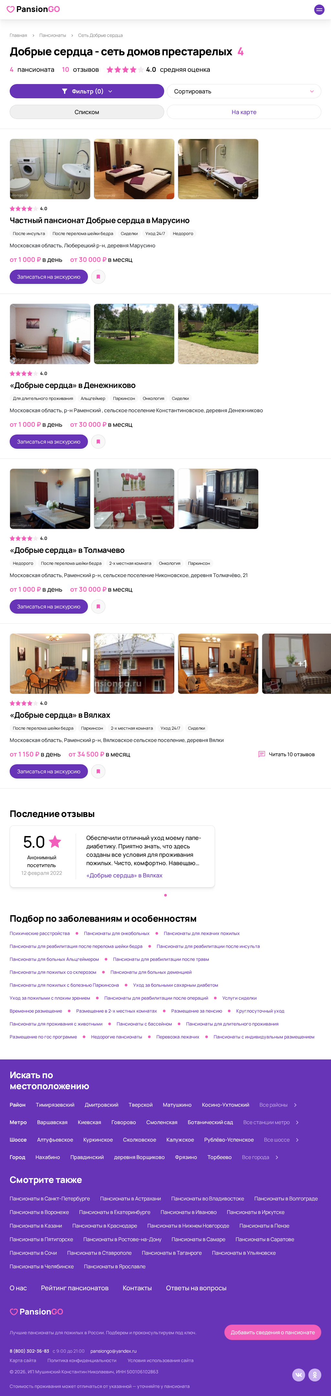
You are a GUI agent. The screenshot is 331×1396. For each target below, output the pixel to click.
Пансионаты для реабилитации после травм (161, 959)
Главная (18, 35)
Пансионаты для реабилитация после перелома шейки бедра (76, 946)
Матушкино (177, 1104)
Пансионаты (52, 35)
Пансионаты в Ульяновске (244, 1252)
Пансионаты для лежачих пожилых (202, 933)
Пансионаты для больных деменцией (151, 972)
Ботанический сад (210, 1122)
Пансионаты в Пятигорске (41, 1239)
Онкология (153, 398)
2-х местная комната (130, 563)
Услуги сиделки (239, 998)
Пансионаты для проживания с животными (56, 1024)
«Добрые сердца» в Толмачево (67, 549)
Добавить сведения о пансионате (273, 1332)
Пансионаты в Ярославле (114, 1266)
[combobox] (244, 91)
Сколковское (139, 1139)
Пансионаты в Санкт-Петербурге (50, 1198)
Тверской (141, 1104)
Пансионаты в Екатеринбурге (114, 1212)
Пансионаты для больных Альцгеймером (54, 959)
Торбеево (220, 1157)
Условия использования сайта (161, 1360)
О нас (18, 1287)
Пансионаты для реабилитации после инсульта (208, 946)
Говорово (124, 1122)
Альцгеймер (93, 398)
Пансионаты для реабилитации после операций (156, 998)
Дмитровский (101, 1104)
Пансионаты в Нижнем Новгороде (188, 1225)
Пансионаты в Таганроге (172, 1252)
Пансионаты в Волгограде (286, 1198)
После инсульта (29, 233)
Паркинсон (124, 398)
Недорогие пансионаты (116, 1037)
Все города (255, 1157)
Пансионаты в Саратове (265, 1239)
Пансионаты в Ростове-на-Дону (122, 1239)
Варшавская (52, 1122)
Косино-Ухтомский (225, 1104)
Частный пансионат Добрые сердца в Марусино (100, 220)
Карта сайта (23, 1360)
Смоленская (161, 1122)
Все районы (274, 1104)
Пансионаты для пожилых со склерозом (53, 972)
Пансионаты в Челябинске (42, 1266)
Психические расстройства (40, 933)
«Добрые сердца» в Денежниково (72, 385)
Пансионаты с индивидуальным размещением (264, 1037)
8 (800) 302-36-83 (29, 1351)
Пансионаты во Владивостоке (207, 1198)
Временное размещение (36, 1011)
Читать (292, 754)
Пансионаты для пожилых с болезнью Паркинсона (64, 985)
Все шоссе (277, 1139)
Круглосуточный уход (260, 1011)
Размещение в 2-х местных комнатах (116, 1011)
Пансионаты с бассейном (144, 1024)
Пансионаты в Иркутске (255, 1212)
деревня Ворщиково (139, 1157)
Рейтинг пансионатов (75, 1287)
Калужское (180, 1139)
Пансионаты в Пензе (264, 1225)
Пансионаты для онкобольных (117, 933)
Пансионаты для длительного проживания (232, 1024)
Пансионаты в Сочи (33, 1252)
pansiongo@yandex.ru (113, 1351)
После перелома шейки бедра (83, 233)
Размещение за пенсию (196, 1011)
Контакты (137, 1287)
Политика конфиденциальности (82, 1360)
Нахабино (48, 1157)
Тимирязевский (55, 1104)
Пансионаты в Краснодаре (104, 1225)
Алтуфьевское (55, 1139)
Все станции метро (266, 1122)
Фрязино (186, 1157)
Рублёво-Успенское (229, 1139)
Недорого (183, 233)
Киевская (89, 1122)
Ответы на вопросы (196, 1287)
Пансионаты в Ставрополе (99, 1252)
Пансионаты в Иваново (189, 1212)
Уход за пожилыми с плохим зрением (50, 998)
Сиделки (129, 233)
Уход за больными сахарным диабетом (175, 985)
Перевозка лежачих (177, 1037)
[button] (165, 895)
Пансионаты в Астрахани (130, 1198)
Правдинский (87, 1157)
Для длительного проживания (43, 398)
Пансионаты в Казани (36, 1225)
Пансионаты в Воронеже (39, 1212)
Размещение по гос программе (43, 1037)
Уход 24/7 (155, 233)
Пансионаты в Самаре (198, 1239)
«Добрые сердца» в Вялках (60, 714)
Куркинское (98, 1139)
